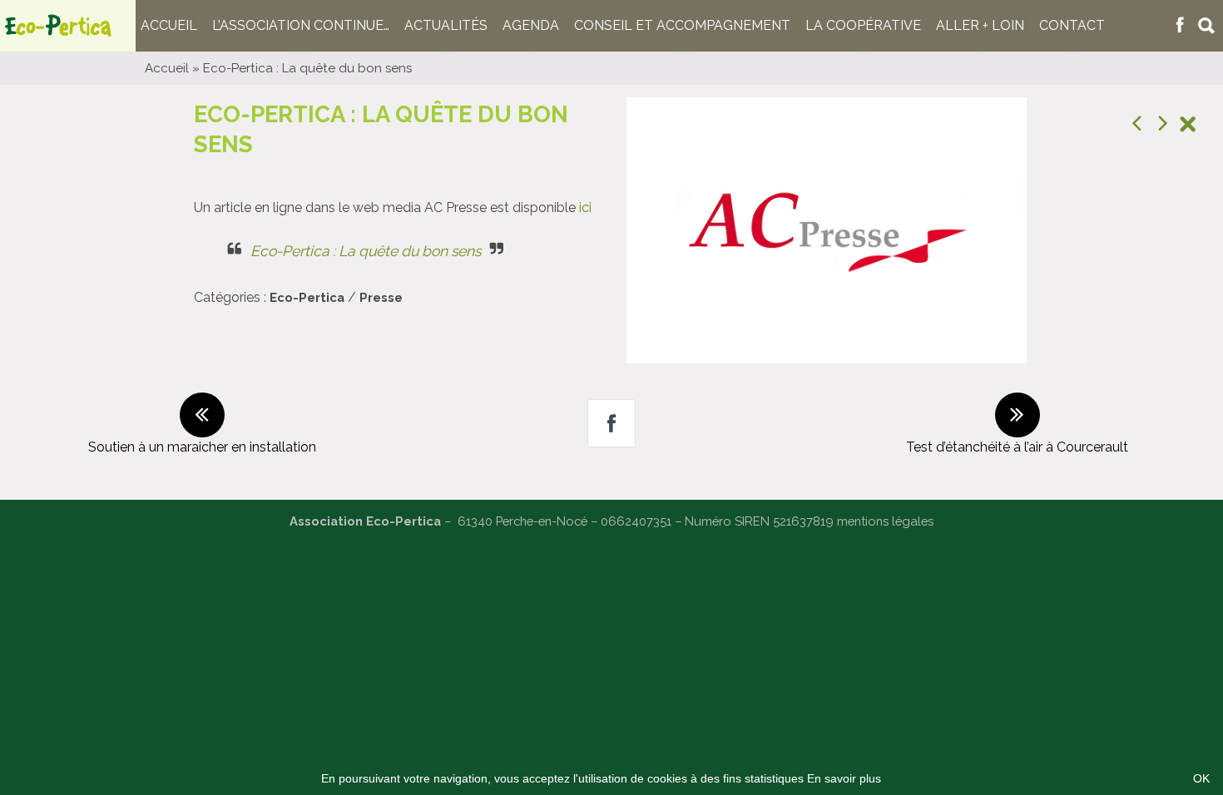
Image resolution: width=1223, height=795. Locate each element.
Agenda (531, 25)
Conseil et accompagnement (682, 25)
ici (585, 207)
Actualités (446, 25)
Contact (1072, 25)
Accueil (169, 25)
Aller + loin (980, 25)
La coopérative (863, 25)
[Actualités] (1187, 126)
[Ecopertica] (68, 26)
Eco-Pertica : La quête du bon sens (365, 250)
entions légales (890, 521)
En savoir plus (844, 778)
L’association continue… (300, 25)
